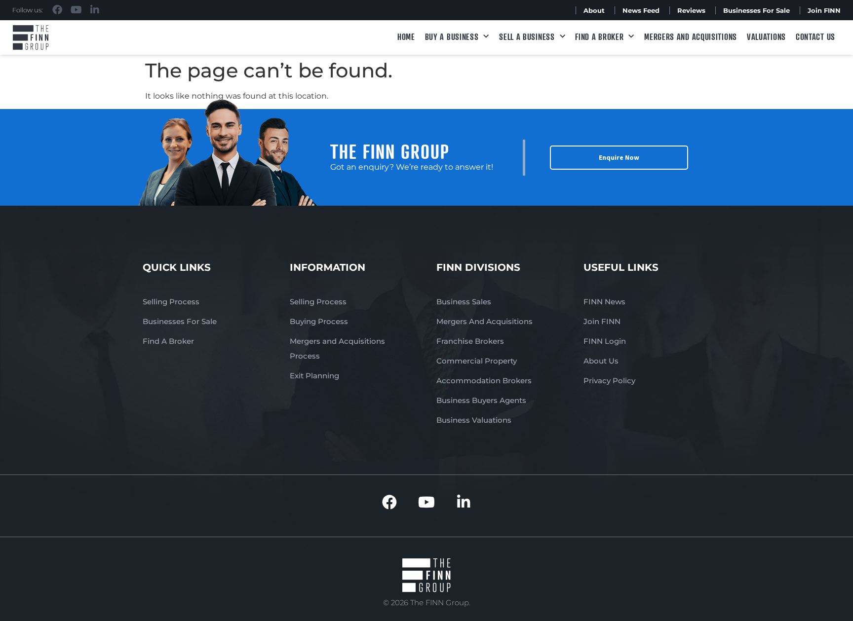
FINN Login (604, 341)
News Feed (640, 10)
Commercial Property (476, 360)
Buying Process (319, 321)
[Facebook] (57, 10)
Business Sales (463, 301)
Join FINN (824, 10)
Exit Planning (314, 375)
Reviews (691, 10)
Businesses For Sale (756, 10)
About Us (601, 360)
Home (406, 36)
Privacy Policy (609, 380)
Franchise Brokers (470, 341)
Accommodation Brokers (484, 380)
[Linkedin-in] (95, 10)
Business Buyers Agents (481, 400)
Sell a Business (527, 36)
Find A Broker (599, 36)
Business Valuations (473, 420)
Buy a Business (452, 36)
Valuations (766, 36)
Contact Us (815, 36)
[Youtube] (76, 10)
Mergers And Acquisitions (484, 321)
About (594, 10)
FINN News (604, 301)
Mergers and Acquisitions (690, 36)
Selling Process (171, 301)
